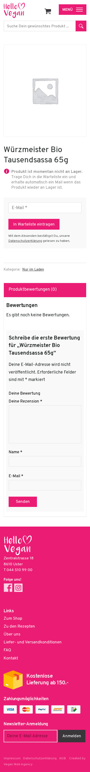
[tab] (45, 290)
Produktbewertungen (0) (33, 290)
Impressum (12, 758)
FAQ (7, 650)
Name (15, 452)
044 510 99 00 (19, 570)
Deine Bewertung (24, 394)
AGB (62, 758)
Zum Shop (13, 619)
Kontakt (11, 658)
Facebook (8, 587)
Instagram (18, 587)
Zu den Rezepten (19, 626)
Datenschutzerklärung (25, 241)
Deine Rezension (25, 401)
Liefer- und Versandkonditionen (33, 642)
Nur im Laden (33, 270)
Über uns (12, 634)
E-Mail (16, 476)
